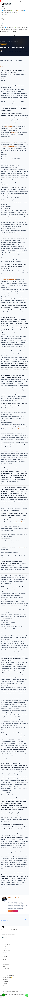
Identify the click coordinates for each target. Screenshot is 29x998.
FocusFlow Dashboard (8, 975)
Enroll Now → (24, 1)
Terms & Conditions (13, 994)
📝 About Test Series (22, 29)
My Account (6, 988)
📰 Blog (8, 31)
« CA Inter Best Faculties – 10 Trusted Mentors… (6, 919)
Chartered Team (9, 991)
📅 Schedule (3, 31)
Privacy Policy (4, 994)
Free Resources (6, 968)
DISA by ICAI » (26, 919)
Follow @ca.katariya (13, 911)
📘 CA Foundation (6, 10)
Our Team (5, 981)
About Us (5, 979)
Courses (3, 8)
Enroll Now (6, 23)
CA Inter (5, 946)
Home (2, 6)
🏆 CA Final (20, 10)
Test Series (4, 14)
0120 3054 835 (22, 547)
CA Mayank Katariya (8, 51)
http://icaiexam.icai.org (9, 146)
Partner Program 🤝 (7, 977)
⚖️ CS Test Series (14, 12)
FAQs (4, 985)
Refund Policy (21, 994)
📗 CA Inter (14, 10)
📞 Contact (13, 31)
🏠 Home (2, 27)
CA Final (5, 948)
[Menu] (2, 25)
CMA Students (6, 950)
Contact (3, 21)
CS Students (6, 952)
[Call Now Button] (3, 994)
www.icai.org (8, 126)
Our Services (6, 964)
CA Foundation (6, 944)
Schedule (3, 16)
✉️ (6, 937)
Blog (2, 19)
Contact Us (5, 983)
